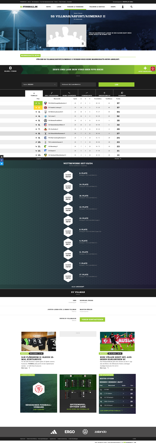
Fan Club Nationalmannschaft (46, 1)
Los (116, 84)
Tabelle (34, 95)
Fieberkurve (87, 95)
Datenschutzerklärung (32, 438)
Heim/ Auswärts (69, 95)
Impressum (22, 438)
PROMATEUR (23, 1)
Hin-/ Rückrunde (51, 95)
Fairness (122, 95)
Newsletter (69, 1)
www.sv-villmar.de (67, 318)
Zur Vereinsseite (78, 19)
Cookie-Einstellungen (73, 438)
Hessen (80, 13)
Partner (56, 1)
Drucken (117, 158)
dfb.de (29, 1)
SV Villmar (78, 292)
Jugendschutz (53, 438)
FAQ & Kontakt (62, 1)
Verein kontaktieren (92, 319)
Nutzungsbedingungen (43, 438)
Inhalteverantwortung (62, 438)
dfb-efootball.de (35, 1)
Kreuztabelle (104, 95)
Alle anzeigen (77, 286)
